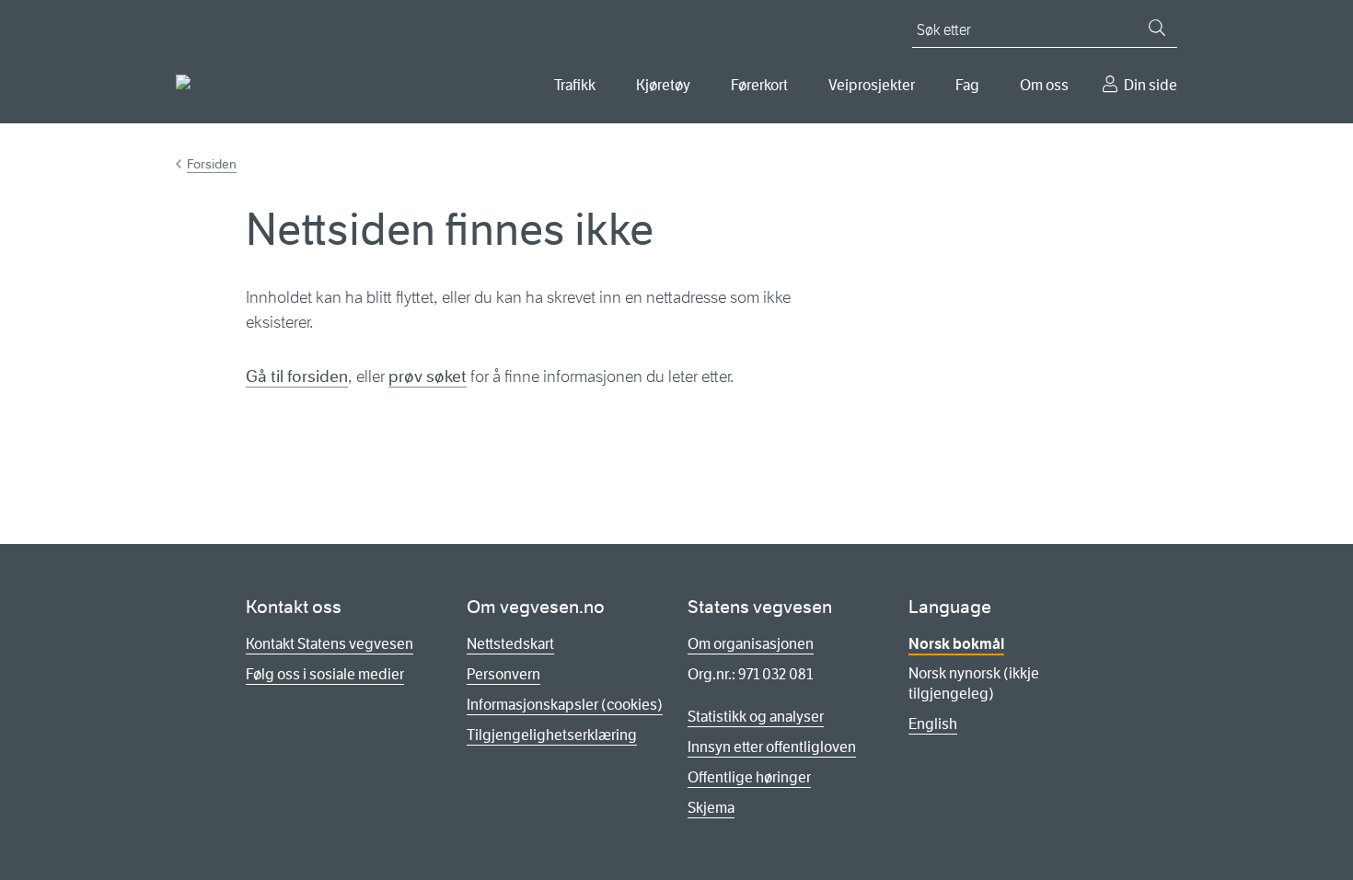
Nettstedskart (510, 644)
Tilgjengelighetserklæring (552, 735)
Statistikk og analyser (756, 716)
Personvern (503, 674)
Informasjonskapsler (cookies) (565, 704)
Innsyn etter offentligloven (772, 747)
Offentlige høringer (749, 777)
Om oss (1044, 85)
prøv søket (427, 376)
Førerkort (759, 85)
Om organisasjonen (751, 644)
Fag (967, 85)
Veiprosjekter (871, 85)
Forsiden (212, 164)
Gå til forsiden (297, 376)
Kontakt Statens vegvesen (329, 644)
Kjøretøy (663, 85)
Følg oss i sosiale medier (325, 674)
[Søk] (1157, 27)
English (932, 724)
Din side (1150, 85)
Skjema (711, 807)
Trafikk (575, 85)
